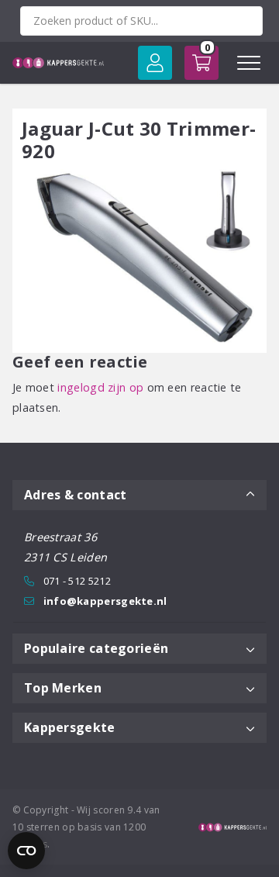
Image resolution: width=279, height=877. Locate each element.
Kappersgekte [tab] (69, 727)
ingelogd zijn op (100, 387)
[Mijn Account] (155, 63)
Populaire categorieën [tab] (96, 648)
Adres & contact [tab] (75, 494)
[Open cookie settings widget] (26, 850)
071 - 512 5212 (77, 581)
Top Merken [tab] (63, 687)
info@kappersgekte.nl (105, 601)
